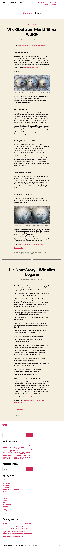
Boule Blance (19, 252)
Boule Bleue (28, 446)
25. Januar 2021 (39, 39)
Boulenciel (4, 447)
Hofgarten (11, 451)
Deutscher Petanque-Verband (8, 449)
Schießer (11, 457)
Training (4, 458)
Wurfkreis (16, 458)
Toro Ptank (34, 253)
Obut (22, 253)
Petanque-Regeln (28, 455)
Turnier (8, 458)
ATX (17, 414)
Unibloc (12, 458)
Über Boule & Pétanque (50, 4)
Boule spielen (6, 481)
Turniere (4, 511)
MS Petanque (21, 453)
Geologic (34, 252)
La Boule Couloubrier (23, 414)
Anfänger (5, 480)
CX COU (24, 252)
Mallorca (27, 452)
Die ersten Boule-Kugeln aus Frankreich (32, 46)
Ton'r (21, 415)
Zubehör (4, 513)
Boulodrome (12, 447)
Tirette (30, 457)
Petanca (4, 500)
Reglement (5, 457)
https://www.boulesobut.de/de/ (33, 397)
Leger (23, 452)
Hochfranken (4, 528)
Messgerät (9, 453)
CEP (19, 447)
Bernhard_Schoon (28, 39)
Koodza (38, 252)
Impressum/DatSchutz (50, 2)
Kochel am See (4, 452)
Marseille (4, 453)
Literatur (4, 493)
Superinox (26, 457)
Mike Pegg (14, 453)
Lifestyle (4, 491)
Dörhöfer (21, 449)
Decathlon (28, 252)
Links (42, 2)
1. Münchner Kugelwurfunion (12, 446)
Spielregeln (22, 457)
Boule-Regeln (6, 487)
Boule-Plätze (5, 485)
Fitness (25, 449)
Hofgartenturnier (20, 451)
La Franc (42, 252)
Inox (27, 450)
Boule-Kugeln (32, 24)
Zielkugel (21, 458)
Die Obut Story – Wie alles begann (32, 272)
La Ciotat (14, 452)
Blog (39, 2)
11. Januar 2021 (39, 279)
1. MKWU (4, 446)
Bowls (17, 447)
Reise (4, 502)
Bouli (8, 447)
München (6, 455)
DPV (17, 449)
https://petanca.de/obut (32, 68)
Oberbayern (14, 455)
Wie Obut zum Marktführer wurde (32, 31)
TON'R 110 (29, 253)
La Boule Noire (31, 414)
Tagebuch (5, 506)
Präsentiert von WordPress (31, 545)
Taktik (4, 508)
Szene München (6, 504)
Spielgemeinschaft (16, 457)
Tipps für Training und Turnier (12, 2)
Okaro (24, 253)
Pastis (22, 533)
